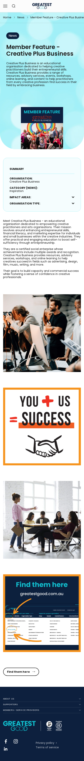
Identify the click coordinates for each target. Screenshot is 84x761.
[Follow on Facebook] (5, 741)
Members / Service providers (21, 710)
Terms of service (47, 747)
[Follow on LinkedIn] (5, 749)
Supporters (10, 705)
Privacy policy (45, 743)
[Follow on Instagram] (15, 741)
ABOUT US (8, 699)
